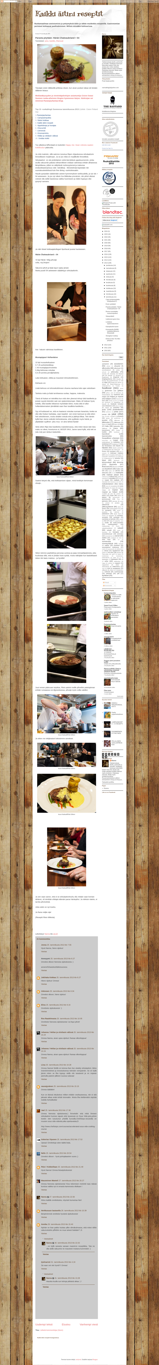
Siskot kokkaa (43, 120)
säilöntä (119, 549)
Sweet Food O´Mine (111, 605)
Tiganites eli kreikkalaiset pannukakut (115, 615)
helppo (108, 399)
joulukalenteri (118, 409)
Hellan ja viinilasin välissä (47, 136)
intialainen (108, 406)
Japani (107, 407)
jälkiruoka (106, 422)
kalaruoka (116, 426)
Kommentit (108, 585)
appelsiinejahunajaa (111, 678)
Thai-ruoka (105, 554)
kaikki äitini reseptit (106, 145)
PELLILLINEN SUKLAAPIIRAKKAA (117, 742)
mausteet (104, 482)
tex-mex (110, 552)
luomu (110, 470)
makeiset (104, 476)
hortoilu (111, 400)
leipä (104, 460)
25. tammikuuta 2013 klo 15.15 (66, 1086)
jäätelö (104, 424)
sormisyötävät (107, 544)
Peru (118, 499)
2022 (106, 237)
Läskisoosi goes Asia (113, 319)
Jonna (43, 945)
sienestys (120, 534)
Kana (115, 428)
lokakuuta (109, 271)
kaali (109, 424)
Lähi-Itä (117, 470)
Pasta (112, 495)
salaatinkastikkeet (107, 528)
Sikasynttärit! (110, 316)
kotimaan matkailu (116, 453)
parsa (104, 495)
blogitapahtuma (107, 379)
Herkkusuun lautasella (51, 1211)
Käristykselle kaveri (112, 326)
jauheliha (116, 407)
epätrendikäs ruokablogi (112, 612)
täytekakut (114, 559)
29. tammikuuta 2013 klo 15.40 (60, 1224)
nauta (121, 486)
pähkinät (117, 512)
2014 (106, 260)
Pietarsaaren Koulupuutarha (112, 607)
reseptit (121, 519)
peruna (105, 501)
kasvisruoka (107, 436)
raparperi (111, 515)
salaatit (120, 528)
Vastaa (44, 951)
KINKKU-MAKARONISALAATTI (117, 704)
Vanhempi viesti (89, 1324)
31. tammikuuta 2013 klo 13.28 (67, 1278)
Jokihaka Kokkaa (48, 977)
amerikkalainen (106, 370)
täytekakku (105, 559)
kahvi (115, 424)
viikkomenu (116, 566)
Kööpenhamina (108, 458)
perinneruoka (116, 497)
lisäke (118, 469)
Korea (104, 451)
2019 (106, 245)
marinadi (121, 478)
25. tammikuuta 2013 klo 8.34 (62, 991)
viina (103, 568)
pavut (119, 495)
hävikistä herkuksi (117, 404)
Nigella (107, 488)
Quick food (117, 514)
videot (117, 565)
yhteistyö (109, 573)
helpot (104, 396)
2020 (106, 243)
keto (121, 444)
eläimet (119, 382)
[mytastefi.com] (107, 224)
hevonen (118, 399)
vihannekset (105, 566)
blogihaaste (105, 377)
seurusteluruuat (107, 534)
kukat (106, 455)
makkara (112, 476)
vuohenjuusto (118, 572)
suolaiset (117, 545)
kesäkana (115, 444)
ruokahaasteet (112, 524)
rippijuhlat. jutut (119, 521)
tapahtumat (116, 551)
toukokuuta (110, 285)
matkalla (116, 480)
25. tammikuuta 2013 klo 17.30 (58, 1110)
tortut (119, 554)
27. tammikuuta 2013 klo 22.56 (62, 1197)
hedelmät (117, 394)
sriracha (121, 543)
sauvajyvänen (47, 1086)
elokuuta (109, 277)
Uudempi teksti (44, 1324)
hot (116, 400)
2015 (106, 257)
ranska (104, 515)
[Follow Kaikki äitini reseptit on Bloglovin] (110, 221)
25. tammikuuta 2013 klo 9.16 (58, 1005)
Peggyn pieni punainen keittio (112, 661)
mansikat (104, 478)
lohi (103, 470)
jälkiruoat (117, 420)
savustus (104, 532)
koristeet (113, 451)
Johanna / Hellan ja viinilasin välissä (57, 1032)
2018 (106, 248)
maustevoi (113, 482)
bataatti (110, 375)
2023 (106, 234)
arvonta (104, 374)
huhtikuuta (109, 288)
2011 (106, 347)
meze (107, 486)
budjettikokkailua (113, 380)
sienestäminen (109, 536)
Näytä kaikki (120, 696)
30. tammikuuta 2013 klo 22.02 (67, 1243)
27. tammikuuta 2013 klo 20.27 (71, 1181)
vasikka (110, 563)
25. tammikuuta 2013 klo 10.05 (69, 1019)
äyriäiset (105, 575)
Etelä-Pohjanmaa (115, 384)
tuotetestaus (105, 556)
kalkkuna (104, 428)
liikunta (115, 466)
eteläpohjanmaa (106, 386)
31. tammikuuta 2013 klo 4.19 (63, 1262)
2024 (106, 231)
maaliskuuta (110, 291)
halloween (118, 393)
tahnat (106, 551)
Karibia (118, 430)
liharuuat (59, 41)
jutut (46, 41)
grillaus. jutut (109, 393)
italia (116, 406)
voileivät (107, 572)
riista (111, 521)
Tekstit (106, 582)
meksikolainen (107, 484)
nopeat (115, 490)
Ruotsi (117, 526)
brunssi (104, 380)
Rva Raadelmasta (48, 1019)
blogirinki (116, 377)
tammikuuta (110, 297)
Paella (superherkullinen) (117, 714)
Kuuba (119, 455)
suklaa (107, 545)
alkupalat (117, 366)
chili (122, 380)
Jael (43, 1110)
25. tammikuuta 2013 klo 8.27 (63, 959)
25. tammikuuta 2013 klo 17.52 (69, 1139)
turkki (114, 557)
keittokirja (116, 442)
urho (106, 561)
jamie (121, 406)
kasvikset (105, 434)
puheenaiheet (114, 508)
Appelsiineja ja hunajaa (46, 125)
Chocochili (41, 128)
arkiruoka (114, 372)
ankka (118, 370)
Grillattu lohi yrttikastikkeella (112, 664)
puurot (118, 510)
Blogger (95, 1359)
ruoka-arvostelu (118, 522)
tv (120, 557)
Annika (44, 1224)
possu (104, 508)
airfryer (108, 366)
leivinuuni (116, 460)
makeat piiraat (113, 475)
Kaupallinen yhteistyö (110, 438)
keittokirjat (105, 444)
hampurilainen (106, 394)
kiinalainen (108, 446)
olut (112, 494)
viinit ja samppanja (113, 568)
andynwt (78, 1359)
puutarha (104, 512)
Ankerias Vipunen (49, 1139)
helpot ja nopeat (116, 397)
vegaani (117, 563)
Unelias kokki (43, 138)
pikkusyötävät (107, 507)
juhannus (108, 411)
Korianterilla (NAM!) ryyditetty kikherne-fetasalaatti (112, 331)
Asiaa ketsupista (116, 626)
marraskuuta (110, 268)
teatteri (104, 552)
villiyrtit (112, 570)
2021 (106, 240)
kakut (121, 424)
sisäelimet (113, 538)
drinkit (113, 382)
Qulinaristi (45, 1262)
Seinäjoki (116, 532)
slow (120, 538)
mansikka (112, 478)
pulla (121, 508)
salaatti (109, 530)
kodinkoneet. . (117, 449)
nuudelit (104, 494)
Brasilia (118, 379)
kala (107, 426)
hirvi (103, 400)
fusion (121, 388)
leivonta (120, 462)
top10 (113, 554)
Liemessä (41, 131)
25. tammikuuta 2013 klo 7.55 (59, 945)
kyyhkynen (120, 456)
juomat (104, 414)
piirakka (117, 503)
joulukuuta (109, 265)
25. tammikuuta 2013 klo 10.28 (58, 1065)
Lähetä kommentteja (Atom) (51, 1330)
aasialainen (118, 364)
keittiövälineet (106, 442)
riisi (105, 521)
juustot (104, 420)
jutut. (103, 416)
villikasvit (104, 570)
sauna (118, 530)
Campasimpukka (44, 118)
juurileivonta (117, 418)
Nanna (47, 934)
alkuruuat (117, 368)
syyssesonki (111, 549)
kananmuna (106, 430)
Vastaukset (48, 1239)
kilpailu (118, 446)
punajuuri (108, 510)
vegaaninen (105, 565)
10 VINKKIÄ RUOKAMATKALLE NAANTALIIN (110, 654)
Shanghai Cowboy (112, 336)
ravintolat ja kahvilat (108, 519)
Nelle (43, 1153)
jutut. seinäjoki (111, 416)
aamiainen (105, 364)
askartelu (112, 374)
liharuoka (113, 464)
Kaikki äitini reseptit (69, 13)
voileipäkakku (119, 570)
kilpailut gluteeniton (118, 448)
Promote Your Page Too (107, 148)
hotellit (121, 400)
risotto (107, 522)
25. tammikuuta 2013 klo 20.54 (58, 1153)
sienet (117, 536)
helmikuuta (110, 294)
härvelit (104, 404)
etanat (104, 384)
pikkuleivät (105, 504)
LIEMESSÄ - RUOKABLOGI (109, 649)
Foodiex (118, 386)
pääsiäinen (105, 514)
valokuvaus (117, 561)
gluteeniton (108, 390)
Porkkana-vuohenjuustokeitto (112, 673)
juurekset (120, 416)
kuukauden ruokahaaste (108, 456)
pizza (119, 507)
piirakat (107, 503)
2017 (106, 251)
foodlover (107, 388)
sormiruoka (106, 541)
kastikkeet (116, 432)
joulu (104, 409)
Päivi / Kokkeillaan (49, 1167)
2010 (106, 350)
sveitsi (104, 549)
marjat (107, 480)
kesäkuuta (109, 282)
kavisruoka (105, 440)
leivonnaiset (107, 462)
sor (118, 539)
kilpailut (105, 448)
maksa (119, 476)
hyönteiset (107, 402)
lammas (117, 458)
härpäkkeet (117, 402)
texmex (119, 552)
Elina (43, 1005)
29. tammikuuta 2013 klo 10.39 (73, 1211)
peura (121, 501)
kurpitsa (112, 455)
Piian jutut (107, 690)
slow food (106, 539)
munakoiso (114, 486)
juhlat (116, 412)
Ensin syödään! (111, 304)
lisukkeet (108, 469)
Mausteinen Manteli (49, 1181)
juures (108, 418)
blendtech (118, 375)
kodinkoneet (107, 449)
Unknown (45, 991)
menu (121, 484)
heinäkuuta (110, 279)
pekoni (104, 497)
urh (122, 559)
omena (118, 494)
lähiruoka (105, 472)
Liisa (43, 1065)
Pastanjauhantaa (44, 115)
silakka (104, 538)
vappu (103, 563)
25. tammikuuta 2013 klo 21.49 (70, 1167)
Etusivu (66, 1324)
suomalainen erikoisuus (110, 547)
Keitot (115, 440)
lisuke (121, 466)
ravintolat (116, 517)
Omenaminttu (43, 133)
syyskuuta (109, 274)
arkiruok (104, 372)
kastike (52, 41)
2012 (106, 345)
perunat (115, 501)
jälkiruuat (117, 422)
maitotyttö (119, 473)
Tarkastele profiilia (108, 782)
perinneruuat (106, 499)
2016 (106, 254)
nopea (113, 488)
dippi (105, 382)
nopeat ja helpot (109, 492)
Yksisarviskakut (109, 692)
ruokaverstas (106, 526)
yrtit (118, 573)
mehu (119, 482)
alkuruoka (106, 368)
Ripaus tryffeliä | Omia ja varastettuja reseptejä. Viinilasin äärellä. (112, 670)
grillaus (120, 391)
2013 (106, 263)
